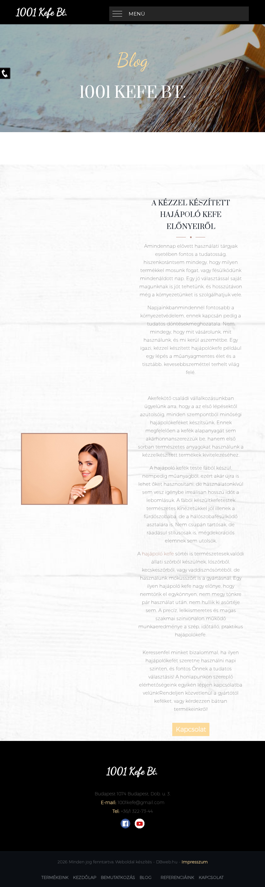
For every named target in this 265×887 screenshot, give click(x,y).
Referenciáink (177, 877)
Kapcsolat (191, 729)
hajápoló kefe (158, 554)
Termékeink (55, 877)
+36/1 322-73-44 (137, 811)
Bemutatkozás (118, 877)
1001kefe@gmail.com (141, 802)
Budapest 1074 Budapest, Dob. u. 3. (133, 794)
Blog (146, 877)
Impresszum (195, 861)
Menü (137, 14)
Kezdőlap (84, 877)
